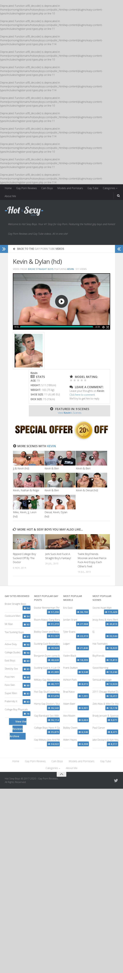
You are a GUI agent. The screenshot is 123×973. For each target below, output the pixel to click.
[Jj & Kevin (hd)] (28, 458)
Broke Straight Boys (40, 269)
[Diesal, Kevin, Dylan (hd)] (60, 502)
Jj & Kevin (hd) (21, 468)
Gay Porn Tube (45, 249)
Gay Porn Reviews (26, 188)
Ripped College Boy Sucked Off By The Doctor (24, 558)
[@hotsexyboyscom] (116, 780)
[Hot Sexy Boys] (24, 211)
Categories (109, 188)
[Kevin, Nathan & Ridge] (28, 480)
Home (8, 188)
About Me (10, 196)
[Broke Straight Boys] (61, 440)
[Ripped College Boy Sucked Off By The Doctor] (29, 541)
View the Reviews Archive (18, 729)
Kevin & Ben (52, 468)
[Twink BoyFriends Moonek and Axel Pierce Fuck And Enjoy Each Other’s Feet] (94, 541)
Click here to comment (82, 394)
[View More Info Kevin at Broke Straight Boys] (28, 350)
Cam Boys (47, 188)
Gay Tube (92, 188)
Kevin (51, 446)
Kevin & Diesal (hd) (87, 490)
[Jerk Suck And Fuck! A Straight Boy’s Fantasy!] (61, 541)
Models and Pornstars (70, 188)
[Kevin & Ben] (60, 458)
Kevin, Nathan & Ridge (26, 490)
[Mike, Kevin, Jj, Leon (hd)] (28, 502)
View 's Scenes (69, 413)
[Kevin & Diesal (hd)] (91, 480)
